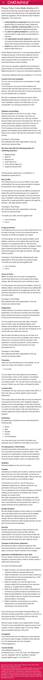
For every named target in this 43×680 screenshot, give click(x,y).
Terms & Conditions (10, 666)
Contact (18, 666)
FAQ (33, 665)
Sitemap (24, 665)
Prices (29, 665)
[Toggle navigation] (3, 2)
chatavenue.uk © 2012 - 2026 (9, 665)
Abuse (19, 665)
